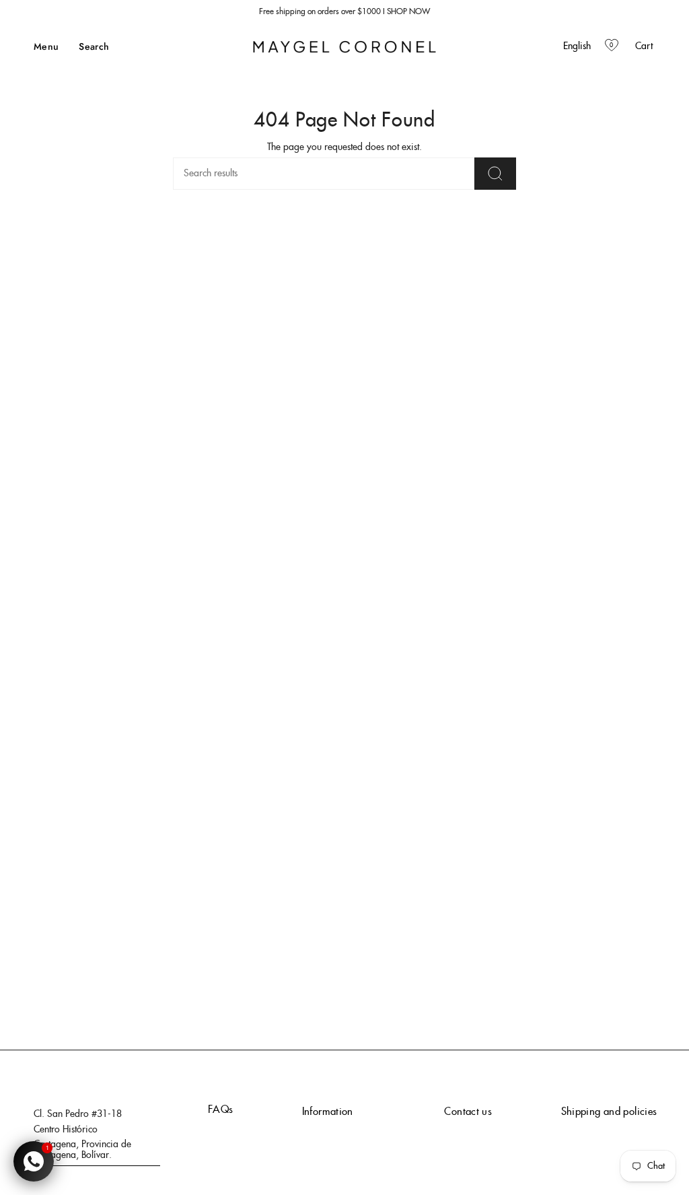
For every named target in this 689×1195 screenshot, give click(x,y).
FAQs (220, 1110)
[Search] (495, 173)
